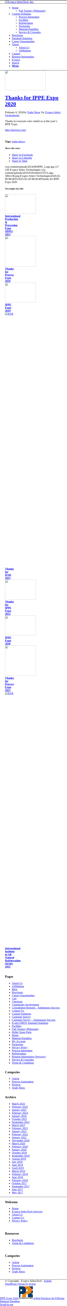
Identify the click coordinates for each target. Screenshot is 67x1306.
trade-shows (18, 141)
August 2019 (19, 1158)
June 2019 (17, 1165)
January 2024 (19, 1116)
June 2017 (17, 1189)
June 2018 (17, 1177)
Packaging (17, 1044)
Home (15, 1035)
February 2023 (20, 1128)
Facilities (16, 1026)
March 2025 (18, 1103)
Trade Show (33, 112)
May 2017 (17, 1192)
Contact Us (18, 1010)
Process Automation (23, 1081)
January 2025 (19, 1109)
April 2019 (18, 1168)
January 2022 (19, 1137)
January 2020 (19, 1149)
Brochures (17, 992)
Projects (16, 1084)
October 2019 (19, 1152)
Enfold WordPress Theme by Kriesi (28, 1282)
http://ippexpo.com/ (15, 130)
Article (15, 1078)
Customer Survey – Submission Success (33, 1019)
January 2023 (19, 1131)
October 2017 (19, 1183)
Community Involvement (25, 1004)
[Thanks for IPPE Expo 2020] (25, 89)
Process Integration (22, 1050)
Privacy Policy (20, 1047)
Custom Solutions (21, 1013)
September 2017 (21, 1186)
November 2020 (21, 1140)
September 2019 (21, 1155)
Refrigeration (19, 1053)
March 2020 (18, 1143)
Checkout (17, 1001)
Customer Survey (21, 1016)
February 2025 (20, 1106)
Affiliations (18, 986)
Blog (14, 989)
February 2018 (20, 1180)
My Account (18, 1041)
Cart (14, 998)
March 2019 (18, 1171)
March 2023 (18, 1125)
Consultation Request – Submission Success (36, 1007)
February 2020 (20, 1146)
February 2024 (20, 1112)
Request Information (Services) (29, 1056)
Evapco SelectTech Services (27, 1211)
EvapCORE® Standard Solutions (30, 1023)
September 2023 (21, 1122)
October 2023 (19, 1119)
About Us (17, 983)
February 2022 (20, 1134)
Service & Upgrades (23, 1059)
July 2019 (17, 1161)
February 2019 (20, 1174)
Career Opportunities (23, 995)
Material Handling (22, 1038)
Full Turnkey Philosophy (25, 1029)
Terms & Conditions (23, 1062)
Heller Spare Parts (21, 1032)
